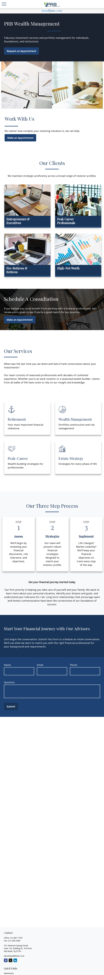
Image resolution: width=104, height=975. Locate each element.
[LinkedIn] (15, 960)
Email (40, 665)
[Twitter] (10, 960)
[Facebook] (6, 960)
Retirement (9, 973)
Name (7, 665)
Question (9, 682)
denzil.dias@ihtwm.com (14, 956)
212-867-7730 (16, 938)
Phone (73, 665)
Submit (11, 706)
